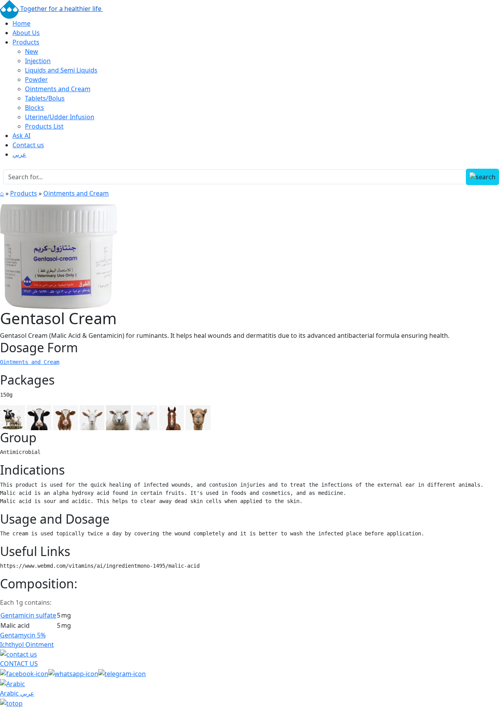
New (31, 51)
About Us (26, 32)
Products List (44, 126)
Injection (38, 60)
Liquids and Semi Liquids (61, 70)
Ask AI (21, 135)
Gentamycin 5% (23, 635)
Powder (36, 79)
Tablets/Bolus (45, 98)
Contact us (28, 145)
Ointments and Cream (57, 89)
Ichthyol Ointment (27, 644)
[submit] (482, 177)
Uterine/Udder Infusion (59, 117)
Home (21, 23)
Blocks (34, 107)
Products (25, 42)
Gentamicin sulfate (28, 615)
